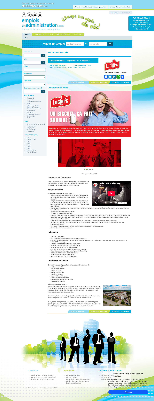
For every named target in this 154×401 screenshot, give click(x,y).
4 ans (28, 146)
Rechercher (28, 52)
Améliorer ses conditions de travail (42, 375)
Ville (86, 44)
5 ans (28, 148)
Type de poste (29, 95)
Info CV (50, 34)
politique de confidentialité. (122, 387)
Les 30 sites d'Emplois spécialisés (42, 379)
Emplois (26, 34)
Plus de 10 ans (31, 152)
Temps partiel (31, 126)
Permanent (30, 98)
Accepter (128, 392)
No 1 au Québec (71, 377)
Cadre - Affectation (33, 107)
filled (28, 118)
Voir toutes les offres (99, 82)
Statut (26, 121)
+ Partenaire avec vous (141, 20)
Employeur (28, 73)
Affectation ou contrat (34, 102)
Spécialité (27, 81)
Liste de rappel (31, 129)
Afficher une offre (63, 34)
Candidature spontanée (34, 109)
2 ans (28, 143)
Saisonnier (30, 112)
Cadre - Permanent (33, 105)
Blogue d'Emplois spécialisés (120, 7)
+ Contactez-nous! (141, 29)
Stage (28, 103)
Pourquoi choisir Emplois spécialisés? (78, 379)
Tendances (78, 34)
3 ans (28, 145)
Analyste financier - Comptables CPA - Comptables (70, 60)
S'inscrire (114, 13)
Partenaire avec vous (73, 375)
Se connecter (126, 13)
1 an (28, 141)
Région (26, 66)
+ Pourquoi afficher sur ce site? (141, 25)
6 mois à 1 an (31, 139)
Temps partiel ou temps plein (36, 124)
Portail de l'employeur (120, 82)
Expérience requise (30, 135)
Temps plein (30, 116)
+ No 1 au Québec (141, 22)
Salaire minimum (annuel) (33, 88)
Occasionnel (31, 111)
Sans (28, 137)
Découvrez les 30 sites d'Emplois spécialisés (90, 7)
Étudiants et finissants (34, 114)
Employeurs (39, 34)
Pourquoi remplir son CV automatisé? (43, 377)
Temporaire (30, 100)
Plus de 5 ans (31, 150)
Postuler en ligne (77, 82)
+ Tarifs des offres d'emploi (141, 27)
